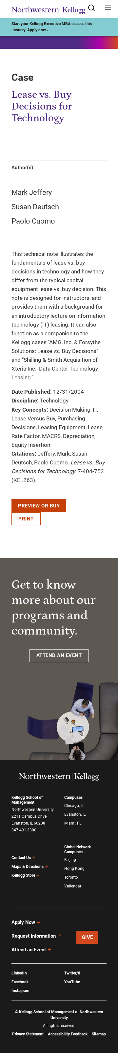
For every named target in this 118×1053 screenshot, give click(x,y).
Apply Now (23, 922)
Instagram (20, 990)
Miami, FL (72, 823)
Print (26, 519)
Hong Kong (74, 868)
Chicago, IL (74, 805)
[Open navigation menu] (108, 8)
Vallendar (72, 886)
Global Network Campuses (77, 849)
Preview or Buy (39, 506)
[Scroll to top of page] (106, 1019)
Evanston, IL (75, 814)
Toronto (71, 877)
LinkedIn (19, 973)
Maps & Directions (27, 866)
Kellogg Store (23, 875)
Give (87, 937)
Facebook (20, 982)
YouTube (72, 982)
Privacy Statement (28, 1034)
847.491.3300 (23, 830)
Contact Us (21, 858)
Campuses (73, 797)
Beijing (70, 859)
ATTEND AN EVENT (59, 655)
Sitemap (99, 1034)
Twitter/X (72, 973)
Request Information (33, 936)
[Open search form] (94, 8)
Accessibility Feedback (68, 1034)
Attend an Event (28, 950)
